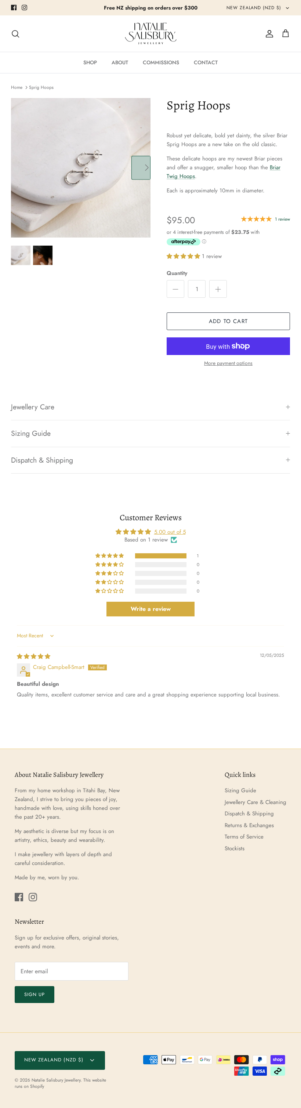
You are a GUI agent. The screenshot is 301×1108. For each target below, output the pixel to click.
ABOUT (120, 62)
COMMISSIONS (161, 62)
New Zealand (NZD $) (254, 7)
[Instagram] (24, 7)
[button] (184, 256)
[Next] (140, 168)
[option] (80, 168)
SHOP (90, 62)
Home (16, 87)
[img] (33, 656)
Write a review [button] (151, 609)
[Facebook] (14, 7)
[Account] (268, 33)
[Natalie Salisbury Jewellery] (150, 34)
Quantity (177, 273)
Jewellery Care (32, 407)
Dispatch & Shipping (42, 460)
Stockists (234, 848)
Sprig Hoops (41, 87)
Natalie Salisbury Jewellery (56, 1080)
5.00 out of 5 (170, 532)
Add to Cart (228, 321)
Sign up (34, 994)
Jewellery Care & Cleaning (255, 802)
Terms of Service (244, 837)
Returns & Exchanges (249, 825)
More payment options (228, 363)
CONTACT (206, 62)
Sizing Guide (31, 433)
